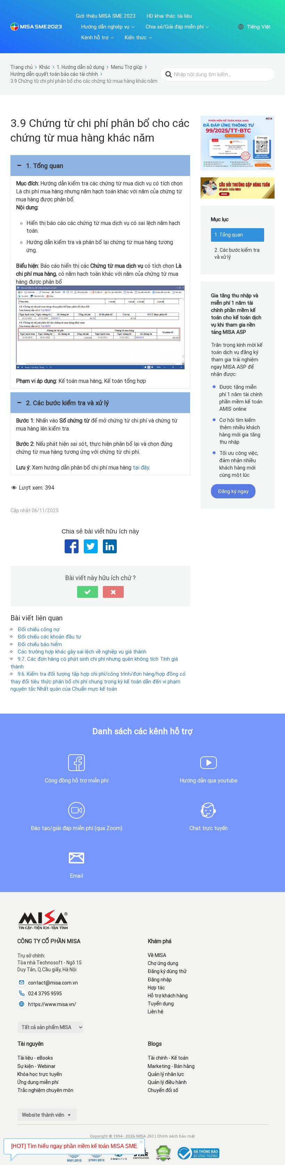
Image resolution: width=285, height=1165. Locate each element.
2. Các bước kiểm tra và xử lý (237, 253)
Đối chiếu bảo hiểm (40, 644)
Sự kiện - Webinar (36, 1066)
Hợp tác (156, 988)
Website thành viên (43, 1115)
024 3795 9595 (45, 993)
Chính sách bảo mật (176, 1136)
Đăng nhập (160, 980)
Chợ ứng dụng (163, 963)
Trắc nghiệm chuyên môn (45, 1090)
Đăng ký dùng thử (167, 971)
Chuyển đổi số (163, 1090)
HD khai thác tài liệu (169, 16)
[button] (100, 165)
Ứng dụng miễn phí (37, 1082)
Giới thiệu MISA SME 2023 (106, 16)
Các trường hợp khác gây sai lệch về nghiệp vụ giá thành (82, 651)
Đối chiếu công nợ (38, 629)
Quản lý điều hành (167, 1082)
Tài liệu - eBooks (35, 1058)
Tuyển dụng (161, 1004)
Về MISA (157, 955)
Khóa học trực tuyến (39, 1074)
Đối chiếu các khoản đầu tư (49, 636)
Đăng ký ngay (233, 491)
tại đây (141, 467)
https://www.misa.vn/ (52, 1004)
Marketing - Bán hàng (171, 1066)
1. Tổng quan (228, 235)
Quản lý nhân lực (166, 1074)
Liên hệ (155, 1012)
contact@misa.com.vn (53, 983)
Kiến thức (136, 37)
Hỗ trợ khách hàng (168, 996)
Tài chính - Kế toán (168, 1058)
